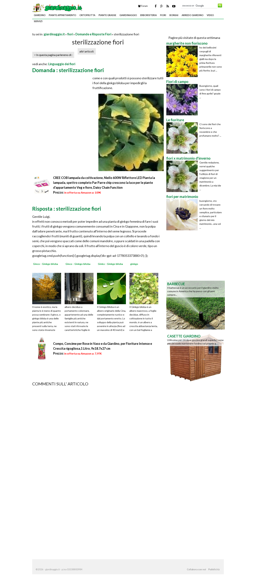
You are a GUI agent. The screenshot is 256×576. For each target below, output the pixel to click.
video (210, 15)
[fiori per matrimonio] (182, 214)
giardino (39, 15)
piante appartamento (62, 15)
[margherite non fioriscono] (182, 61)
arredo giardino (192, 15)
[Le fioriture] (182, 138)
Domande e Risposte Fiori (93, 34)
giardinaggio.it (54, 34)
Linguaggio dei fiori (61, 64)
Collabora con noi (196, 569)
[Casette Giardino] (195, 357)
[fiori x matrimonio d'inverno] (182, 176)
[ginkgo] (145, 288)
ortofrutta (87, 15)
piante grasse (107, 15)
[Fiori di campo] (182, 99)
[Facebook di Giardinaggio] (155, 6)
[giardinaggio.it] (57, 7)
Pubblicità (213, 569)
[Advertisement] (73, 30)
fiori (163, 15)
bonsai (173, 15)
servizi (38, 21)
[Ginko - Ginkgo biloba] (112, 288)
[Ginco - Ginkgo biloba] (48, 288)
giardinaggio (128, 15)
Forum (144, 6)
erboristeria (148, 15)
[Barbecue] (195, 305)
